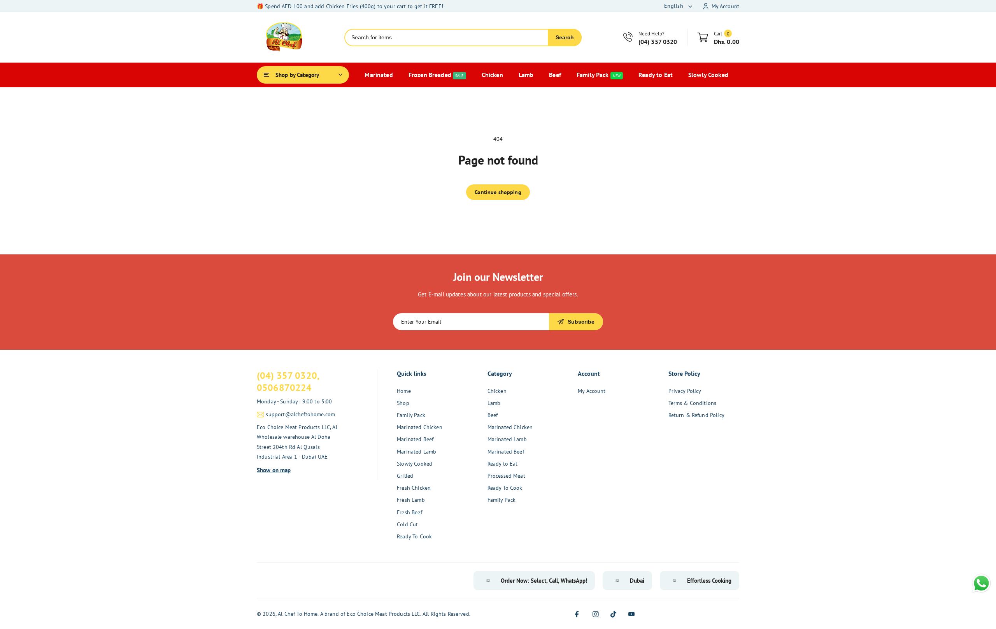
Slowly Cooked (414, 463)
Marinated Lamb (416, 451)
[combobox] (446, 37)
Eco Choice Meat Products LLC (383, 613)
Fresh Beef (409, 512)
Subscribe (581, 322)
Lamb (494, 402)
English (674, 5)
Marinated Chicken (419, 427)
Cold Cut (407, 524)
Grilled (405, 475)
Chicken (497, 390)
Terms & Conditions (692, 402)
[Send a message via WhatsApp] (981, 583)
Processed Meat (506, 475)
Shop (403, 402)
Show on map (274, 470)
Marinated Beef (415, 439)
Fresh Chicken (414, 487)
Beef (492, 415)
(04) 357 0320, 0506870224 (288, 382)
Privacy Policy (684, 390)
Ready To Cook (414, 536)
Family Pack (411, 415)
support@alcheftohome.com (300, 414)
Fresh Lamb (411, 499)
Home (404, 390)
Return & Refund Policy (696, 415)
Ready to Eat (502, 463)
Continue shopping (498, 192)
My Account (592, 390)
